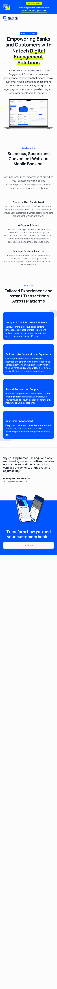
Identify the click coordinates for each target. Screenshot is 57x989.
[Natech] (10, 18)
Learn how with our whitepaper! (34, 10)
